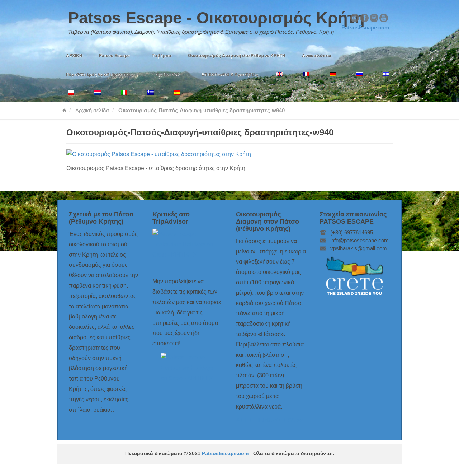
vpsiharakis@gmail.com (358, 248)
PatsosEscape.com (225, 453)
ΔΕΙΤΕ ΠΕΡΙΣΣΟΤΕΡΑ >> (269, 420)
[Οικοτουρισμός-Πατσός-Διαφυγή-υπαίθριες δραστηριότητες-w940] (158, 154)
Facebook (364, 18)
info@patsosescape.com (359, 240)
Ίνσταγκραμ (374, 18)
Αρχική (64, 110)
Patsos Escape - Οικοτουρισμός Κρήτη (216, 18)
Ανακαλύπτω (316, 55)
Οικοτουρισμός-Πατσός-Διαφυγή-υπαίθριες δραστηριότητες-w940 (199, 132)
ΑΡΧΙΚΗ (74, 55)
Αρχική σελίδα (92, 110)
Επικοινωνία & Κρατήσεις (229, 74)
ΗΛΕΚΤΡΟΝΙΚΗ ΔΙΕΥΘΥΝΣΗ (354, 18)
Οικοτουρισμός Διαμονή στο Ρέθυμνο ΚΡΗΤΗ (236, 55)
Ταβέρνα (161, 55)
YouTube (383, 18)
